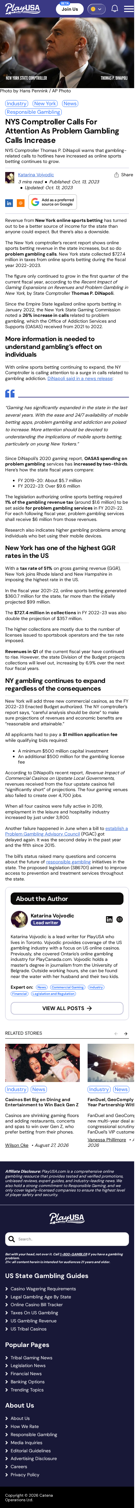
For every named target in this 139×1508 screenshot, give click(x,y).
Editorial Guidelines (31, 1451)
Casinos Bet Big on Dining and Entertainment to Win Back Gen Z (42, 1102)
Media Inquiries (26, 1442)
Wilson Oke (16, 1145)
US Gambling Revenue (34, 1321)
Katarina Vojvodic (36, 175)
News (70, 103)
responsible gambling (68, 862)
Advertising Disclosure (34, 1458)
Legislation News (28, 1365)
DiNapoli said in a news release (80, 378)
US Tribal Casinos (29, 1329)
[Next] (126, 1033)
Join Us (70, 9)
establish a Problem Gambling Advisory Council (66, 831)
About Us (20, 1418)
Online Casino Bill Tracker (37, 1304)
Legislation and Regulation (53, 994)
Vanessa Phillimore (107, 1140)
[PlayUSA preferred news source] (52, 202)
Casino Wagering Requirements (43, 1289)
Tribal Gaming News (31, 1358)
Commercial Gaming (68, 987)
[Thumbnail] (42, 1063)
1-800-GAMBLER (73, 1254)
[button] (129, 9)
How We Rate (25, 1426)
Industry (17, 103)
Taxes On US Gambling (34, 1313)
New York (45, 103)
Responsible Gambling (33, 112)
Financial (19, 994)
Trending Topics (27, 1390)
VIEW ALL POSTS (63, 1008)
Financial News (26, 1373)
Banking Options (28, 1382)
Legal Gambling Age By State (41, 1297)
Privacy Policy (25, 1475)
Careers (19, 1466)
